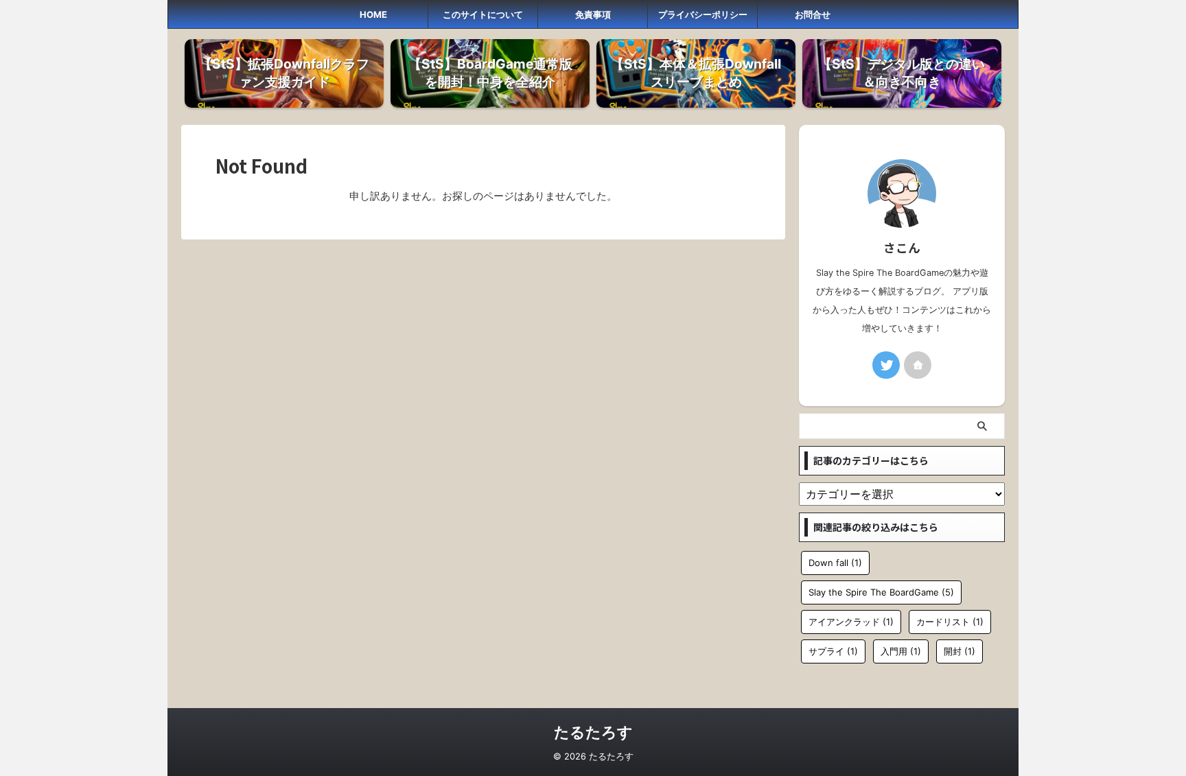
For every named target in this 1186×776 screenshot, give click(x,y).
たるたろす (593, 732)
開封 (959, 651)
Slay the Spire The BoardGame (881, 592)
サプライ (833, 651)
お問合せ (812, 14)
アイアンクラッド (851, 621)
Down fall (835, 562)
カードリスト (950, 621)
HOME (373, 14)
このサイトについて (483, 14)
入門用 (901, 651)
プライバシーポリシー (702, 14)
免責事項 (593, 14)
